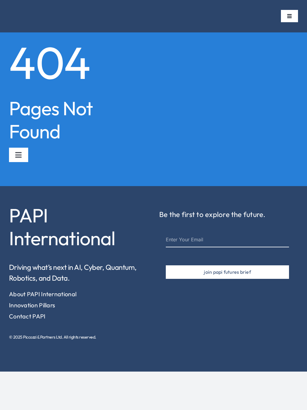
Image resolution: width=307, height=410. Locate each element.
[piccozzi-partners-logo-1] (19, 8)
